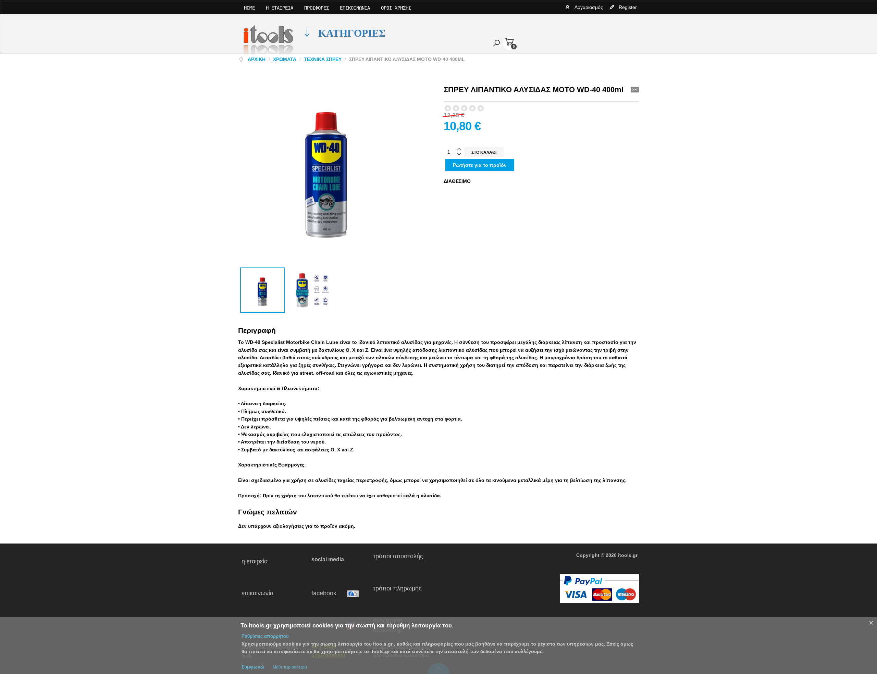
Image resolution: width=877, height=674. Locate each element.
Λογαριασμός (589, 7)
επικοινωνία (270, 593)
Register (628, 7)
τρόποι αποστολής (400, 561)
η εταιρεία (264, 561)
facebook (329, 593)
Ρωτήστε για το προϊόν (480, 165)
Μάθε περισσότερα (290, 667)
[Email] (635, 89)
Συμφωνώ (253, 667)
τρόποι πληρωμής (400, 593)
